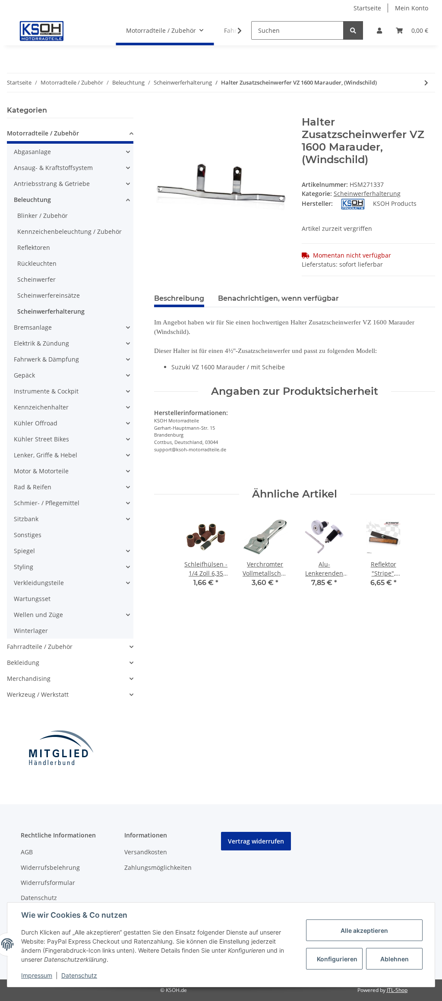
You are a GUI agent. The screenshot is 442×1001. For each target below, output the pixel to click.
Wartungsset (32, 599)
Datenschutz (39, 898)
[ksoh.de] (56, 30)
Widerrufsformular (48, 882)
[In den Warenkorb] (161, 111)
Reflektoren (33, 247)
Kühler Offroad (35, 423)
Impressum (36, 975)
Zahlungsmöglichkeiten (158, 867)
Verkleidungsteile (39, 583)
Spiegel (24, 551)
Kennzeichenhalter (41, 407)
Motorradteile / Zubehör (43, 133)
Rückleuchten (37, 263)
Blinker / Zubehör (42, 215)
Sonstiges (27, 535)
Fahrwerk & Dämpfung (46, 359)
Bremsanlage (33, 327)
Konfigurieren (337, 959)
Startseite (367, 8)
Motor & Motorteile (41, 471)
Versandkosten (145, 852)
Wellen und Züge (38, 615)
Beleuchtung (32, 199)
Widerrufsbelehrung (50, 867)
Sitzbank (26, 519)
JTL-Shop (397, 990)
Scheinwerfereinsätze (48, 295)
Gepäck (24, 375)
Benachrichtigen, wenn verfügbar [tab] (278, 298)
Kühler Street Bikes (41, 439)
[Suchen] (353, 30)
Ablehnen (394, 959)
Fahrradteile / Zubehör (40, 646)
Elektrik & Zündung (41, 343)
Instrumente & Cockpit (46, 391)
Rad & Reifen (32, 487)
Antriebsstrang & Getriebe (52, 183)
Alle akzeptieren (364, 930)
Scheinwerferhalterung (367, 193)
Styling (23, 567)
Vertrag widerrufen (256, 841)
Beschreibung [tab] (179, 298)
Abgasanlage (32, 152)
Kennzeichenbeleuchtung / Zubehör (69, 231)
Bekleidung (23, 662)
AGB (27, 852)
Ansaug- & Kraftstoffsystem (53, 168)
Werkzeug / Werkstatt (38, 694)
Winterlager (31, 630)
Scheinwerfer (36, 279)
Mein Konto (411, 8)
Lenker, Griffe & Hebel (45, 455)
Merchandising (29, 678)
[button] (379, 30)
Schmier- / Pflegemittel (46, 503)
